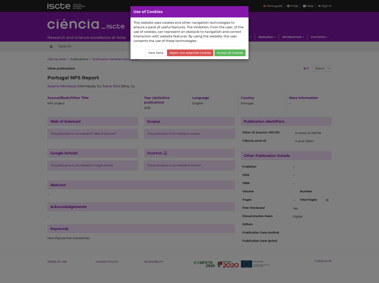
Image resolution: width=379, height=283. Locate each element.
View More (155, 53)
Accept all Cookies (230, 53)
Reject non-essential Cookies (190, 53)
